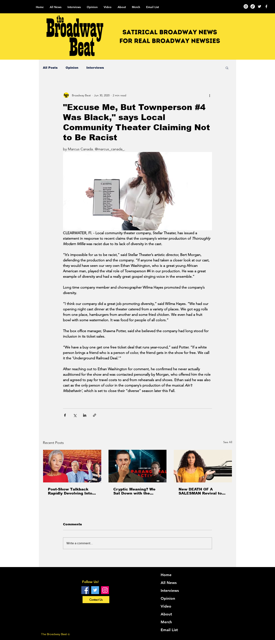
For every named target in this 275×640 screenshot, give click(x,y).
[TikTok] (252, 6)
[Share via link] (94, 415)
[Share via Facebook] (65, 415)
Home (166, 574)
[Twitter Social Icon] (95, 590)
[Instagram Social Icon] (105, 590)
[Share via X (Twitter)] (75, 415)
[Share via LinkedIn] (85, 415)
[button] (227, 67)
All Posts (50, 67)
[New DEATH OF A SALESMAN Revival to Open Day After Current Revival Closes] (203, 466)
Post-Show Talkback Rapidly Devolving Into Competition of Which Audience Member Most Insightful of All (71, 491)
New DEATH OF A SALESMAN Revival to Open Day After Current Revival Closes (202, 491)
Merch (166, 622)
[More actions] (209, 95)
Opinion (72, 67)
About (166, 614)
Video (166, 606)
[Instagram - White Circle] (246, 6)
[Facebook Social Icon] (85, 590)
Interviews (95, 67)
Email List (169, 630)
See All (227, 442)
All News (169, 582)
